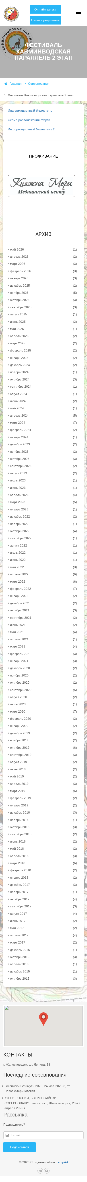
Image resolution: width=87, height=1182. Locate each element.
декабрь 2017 (43, 884)
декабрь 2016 (43, 950)
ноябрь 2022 (43, 524)
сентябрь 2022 (43, 538)
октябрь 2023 (43, 458)
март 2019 (43, 791)
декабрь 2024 (43, 365)
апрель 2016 (43, 964)
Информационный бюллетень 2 (31, 129)
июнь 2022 (43, 559)
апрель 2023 (43, 495)
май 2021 (43, 632)
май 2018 (43, 848)
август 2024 (43, 394)
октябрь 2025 (43, 300)
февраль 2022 (43, 588)
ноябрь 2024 (43, 372)
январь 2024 (43, 437)
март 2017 (43, 942)
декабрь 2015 (43, 971)
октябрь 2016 (43, 957)
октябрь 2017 (43, 899)
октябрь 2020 (43, 682)
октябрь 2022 (43, 531)
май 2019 (43, 776)
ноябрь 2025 (43, 292)
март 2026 (43, 263)
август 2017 (43, 913)
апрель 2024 (43, 415)
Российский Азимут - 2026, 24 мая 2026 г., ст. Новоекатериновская (37, 1088)
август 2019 (43, 762)
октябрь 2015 (43, 978)
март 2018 (43, 863)
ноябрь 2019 (43, 740)
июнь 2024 (43, 401)
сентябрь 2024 (43, 386)
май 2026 (43, 249)
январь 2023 (43, 509)
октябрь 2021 (43, 610)
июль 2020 (43, 704)
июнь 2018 (43, 841)
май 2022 (43, 567)
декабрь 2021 (43, 603)
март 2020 (43, 711)
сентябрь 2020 (43, 690)
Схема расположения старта (29, 120)
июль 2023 (43, 480)
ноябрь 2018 (43, 820)
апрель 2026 (43, 256)
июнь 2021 (43, 625)
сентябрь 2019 (43, 754)
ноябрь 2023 (43, 451)
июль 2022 (43, 552)
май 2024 (43, 408)
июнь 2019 (43, 769)
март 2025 (43, 343)
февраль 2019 (43, 798)
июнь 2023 (43, 487)
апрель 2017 (43, 935)
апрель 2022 (43, 574)
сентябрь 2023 (43, 466)
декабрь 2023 (43, 444)
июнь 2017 (43, 921)
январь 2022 (43, 596)
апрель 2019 (43, 783)
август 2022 (43, 545)
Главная (16, 83)
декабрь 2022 (43, 516)
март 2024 (43, 422)
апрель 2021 (43, 639)
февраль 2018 (43, 870)
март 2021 (43, 646)
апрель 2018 (43, 856)
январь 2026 (43, 278)
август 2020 (43, 697)
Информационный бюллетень (30, 110)
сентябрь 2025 (43, 307)
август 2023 (43, 473)
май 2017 (43, 928)
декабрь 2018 (43, 812)
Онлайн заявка (45, 9)
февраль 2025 (43, 350)
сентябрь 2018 (43, 834)
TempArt (62, 1162)
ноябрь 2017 (43, 892)
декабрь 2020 (43, 668)
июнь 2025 (43, 321)
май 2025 (43, 329)
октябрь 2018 (43, 827)
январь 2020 (43, 726)
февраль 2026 (43, 271)
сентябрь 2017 (43, 906)
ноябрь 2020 (43, 675)
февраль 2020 (43, 718)
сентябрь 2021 (43, 617)
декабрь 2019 (43, 733)
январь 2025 (43, 358)
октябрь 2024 (43, 379)
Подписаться (19, 1147)
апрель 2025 (43, 336)
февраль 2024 (43, 430)
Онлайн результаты (45, 20)
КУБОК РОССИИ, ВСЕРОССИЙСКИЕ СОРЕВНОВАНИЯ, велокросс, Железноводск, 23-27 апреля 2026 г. (42, 1103)
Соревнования (39, 83)
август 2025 (43, 314)
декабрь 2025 (43, 285)
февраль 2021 (43, 654)
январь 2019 (43, 805)
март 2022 (43, 581)
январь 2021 (43, 661)
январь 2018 (43, 877)
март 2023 (43, 502)
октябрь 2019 (43, 747)
